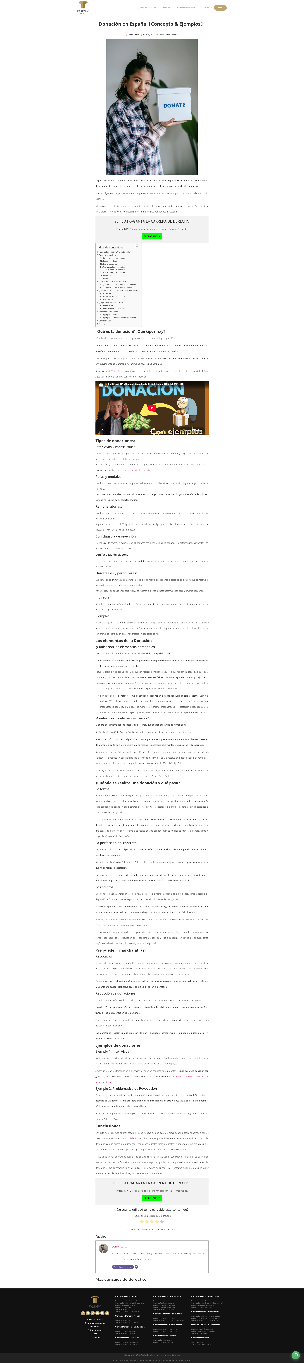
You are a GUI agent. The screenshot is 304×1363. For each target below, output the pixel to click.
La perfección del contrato (114, 296)
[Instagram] (83, 1313)
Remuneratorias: (110, 264)
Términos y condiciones (137, 1360)
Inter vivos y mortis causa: (114, 258)
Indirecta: (107, 275)
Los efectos (108, 299)
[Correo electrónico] (136, 1267)
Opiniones (207, 8)
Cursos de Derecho (147, 8)
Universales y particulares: (114, 272)
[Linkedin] (102, 1313)
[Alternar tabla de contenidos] (136, 246)
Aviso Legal (118, 1360)
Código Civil (115, 371)
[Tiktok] (107, 1313)
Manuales (168, 8)
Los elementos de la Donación (112, 281)
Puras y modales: (110, 261)
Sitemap (175, 1355)
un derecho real (172, 371)
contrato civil (126, 1138)
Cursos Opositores (186, 8)
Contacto (95, 1337)
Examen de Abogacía (95, 1323)
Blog (95, 1334)
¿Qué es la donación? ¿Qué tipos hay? (115, 252)
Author (102, 324)
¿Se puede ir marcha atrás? (111, 302)
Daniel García (120, 1246)
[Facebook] (88, 1313)
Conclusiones (105, 320)
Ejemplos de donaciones (110, 311)
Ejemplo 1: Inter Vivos (112, 314)
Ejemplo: (106, 278)
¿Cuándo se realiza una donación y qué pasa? (119, 290)
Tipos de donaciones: (108, 255)
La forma (107, 293)
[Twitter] (92, 1313)
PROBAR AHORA (152, 236)
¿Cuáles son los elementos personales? (119, 284)
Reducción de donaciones (113, 308)
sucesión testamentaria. (138, 470)
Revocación (108, 305)
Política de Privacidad (180, 1360)
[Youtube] (97, 1313)
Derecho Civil (164, 35)
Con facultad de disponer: (115, 270)
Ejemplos (174, 35)
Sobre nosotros (95, 1330)
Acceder (220, 8)
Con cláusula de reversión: (114, 267)
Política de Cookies (159, 1360)
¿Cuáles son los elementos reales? (117, 287)
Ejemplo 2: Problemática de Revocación (119, 317)
